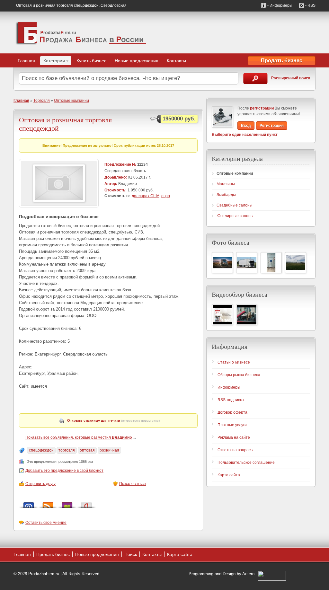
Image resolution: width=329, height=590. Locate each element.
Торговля (41, 100)
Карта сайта (229, 475)
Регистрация (272, 125)
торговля (66, 450)
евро (165, 196)
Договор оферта (232, 412)
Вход (246, 125)
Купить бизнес (91, 60)
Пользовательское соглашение (246, 462)
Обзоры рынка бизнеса (239, 375)
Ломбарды (226, 194)
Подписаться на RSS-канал (48, 503)
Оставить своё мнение (46, 522)
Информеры (229, 387)
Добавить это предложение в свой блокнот (64, 470)
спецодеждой (41, 450)
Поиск (130, 554)
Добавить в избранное (67, 503)
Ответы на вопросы (235, 450)
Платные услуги (232, 425)
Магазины (226, 184)
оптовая (87, 450)
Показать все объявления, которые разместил (78, 437)
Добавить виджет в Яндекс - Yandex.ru (86, 503)
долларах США (145, 196)
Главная (26, 60)
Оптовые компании (71, 100)
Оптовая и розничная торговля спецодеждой (65, 124)
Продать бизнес (281, 60)
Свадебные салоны (235, 205)
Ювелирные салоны (235, 216)
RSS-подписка (231, 400)
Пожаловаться (132, 483)
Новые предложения (136, 60)
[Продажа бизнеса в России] (80, 32)
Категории (52, 61)
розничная (109, 450)
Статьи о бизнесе (234, 362)
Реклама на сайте (234, 437)
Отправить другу (40, 483)
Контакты (176, 60)
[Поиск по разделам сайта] (255, 78)
